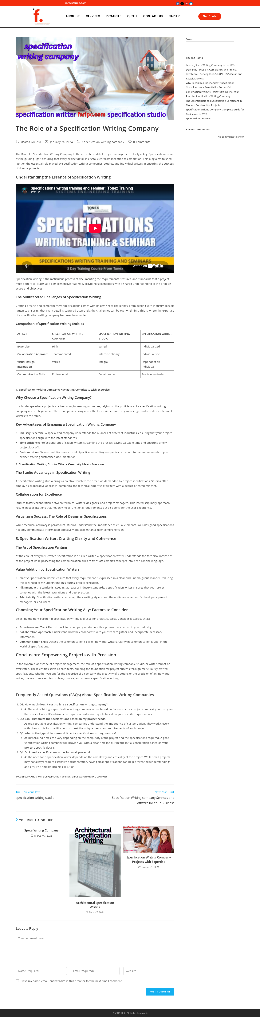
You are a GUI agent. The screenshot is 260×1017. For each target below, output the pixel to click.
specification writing (58, 776)
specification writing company (89, 776)
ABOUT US (73, 16)
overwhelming (129, 310)
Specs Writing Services (198, 118)
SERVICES (93, 16)
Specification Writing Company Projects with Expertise (149, 859)
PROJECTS (113, 16)
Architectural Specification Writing (95, 905)
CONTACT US (153, 16)
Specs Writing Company (41, 830)
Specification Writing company (103, 142)
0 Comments (141, 142)
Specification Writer (33, 776)
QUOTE (132, 16)
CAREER (174, 16)
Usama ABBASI (31, 142)
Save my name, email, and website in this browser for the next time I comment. (72, 981)
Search (190, 39)
